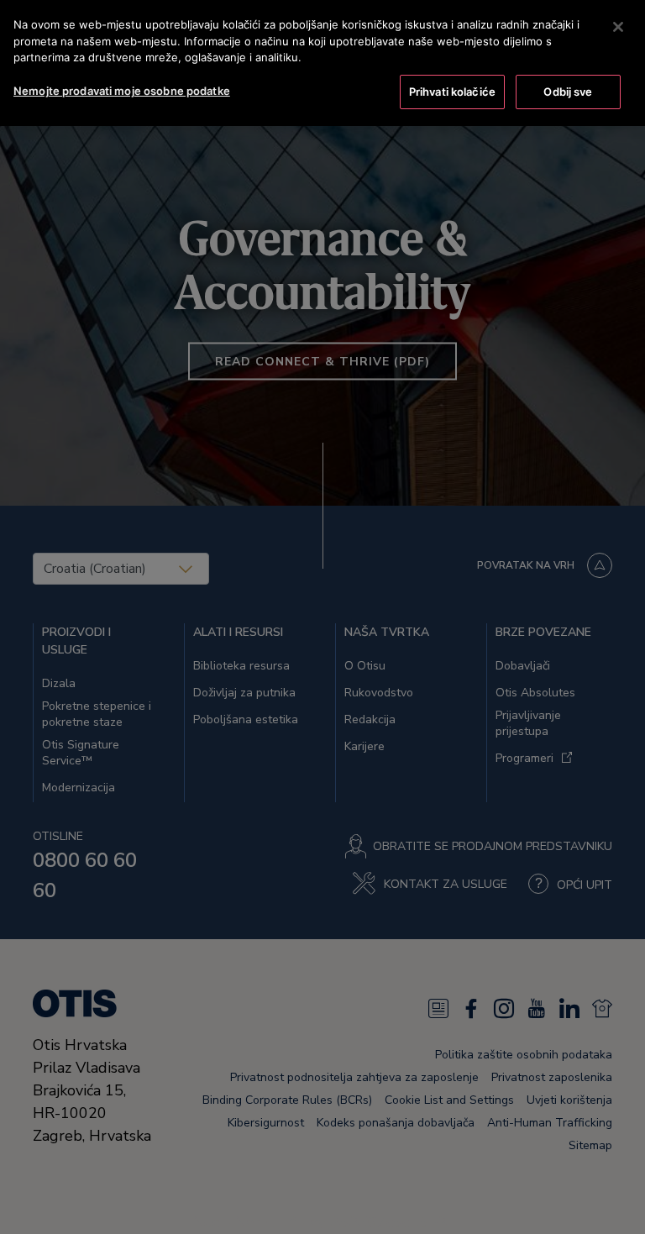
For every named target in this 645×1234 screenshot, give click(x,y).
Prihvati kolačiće (452, 91)
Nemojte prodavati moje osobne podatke (121, 90)
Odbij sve (567, 91)
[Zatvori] (618, 26)
